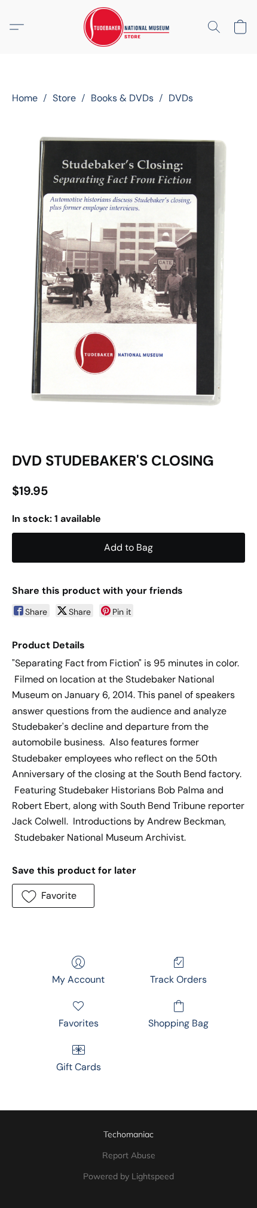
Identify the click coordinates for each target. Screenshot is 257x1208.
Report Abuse (128, 1155)
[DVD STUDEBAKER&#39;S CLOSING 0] (128, 275)
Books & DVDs (122, 98)
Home (25, 98)
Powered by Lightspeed (128, 1176)
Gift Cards (78, 1067)
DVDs (181, 98)
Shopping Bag (178, 1023)
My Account (78, 979)
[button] (129, 27)
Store (64, 98)
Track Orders (178, 979)
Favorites (79, 1023)
